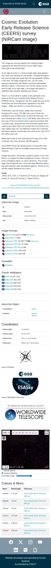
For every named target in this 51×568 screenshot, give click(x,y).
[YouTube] (40, 542)
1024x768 (8, 277)
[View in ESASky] (25, 382)
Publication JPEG (11, 251)
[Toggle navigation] (44, 11)
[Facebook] (11, 542)
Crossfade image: (8, 476)
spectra (25, 118)
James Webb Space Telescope (35, 493)
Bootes (34, 309)
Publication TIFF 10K (13, 244)
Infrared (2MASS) (10, 473)
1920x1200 (9, 286)
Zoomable (8, 265)
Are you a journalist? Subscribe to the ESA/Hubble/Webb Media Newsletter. (25, 188)
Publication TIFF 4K (12, 247)
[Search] (34, 3)
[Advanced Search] (4, 196)
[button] (25, 235)
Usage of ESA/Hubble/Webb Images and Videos (25, 185)
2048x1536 (9, 289)
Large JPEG (9, 238)
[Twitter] (20, 542)
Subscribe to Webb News (14, 4)
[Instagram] (30, 542)
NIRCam (34, 315)
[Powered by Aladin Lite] (47, 467)
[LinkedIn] (16, 549)
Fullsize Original (11, 235)
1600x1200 (9, 283)
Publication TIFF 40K (13, 241)
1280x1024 (9, 280)
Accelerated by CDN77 (25, 564)
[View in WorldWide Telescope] (25, 412)
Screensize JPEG (11, 254)
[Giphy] (35, 549)
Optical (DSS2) (9, 471)
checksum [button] (30, 235)
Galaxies (34, 313)
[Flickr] (25, 549)
